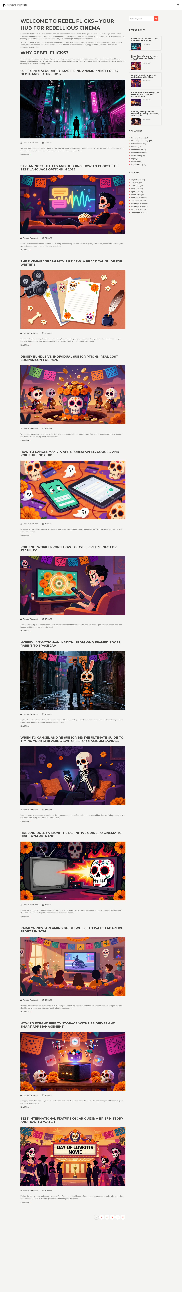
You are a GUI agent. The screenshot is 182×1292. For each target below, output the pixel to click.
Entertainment (138, 144)
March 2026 (137, 195)
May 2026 (137, 189)
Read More (25, 155)
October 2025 (138, 209)
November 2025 (139, 206)
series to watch (138, 150)
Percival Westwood (30, 143)
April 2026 (137, 192)
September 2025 (139, 212)
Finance (136, 147)
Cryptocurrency (138, 165)
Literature (136, 162)
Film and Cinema (140, 138)
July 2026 (137, 183)
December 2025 (139, 203)
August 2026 (138, 180)
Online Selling (138, 156)
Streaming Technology (141, 141)
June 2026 (137, 186)
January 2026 (138, 200)
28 (123, 1217)
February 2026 (139, 198)
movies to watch (139, 153)
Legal (134, 159)
